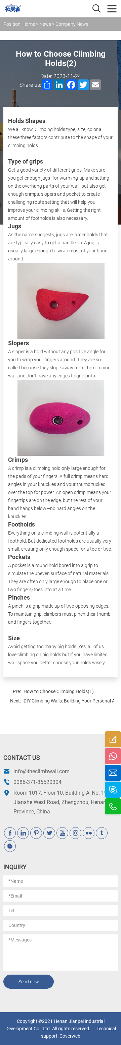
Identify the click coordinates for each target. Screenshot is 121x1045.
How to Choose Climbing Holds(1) (59, 691)
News (45, 24)
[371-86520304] (113, 806)
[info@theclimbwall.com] (113, 773)
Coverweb (69, 1036)
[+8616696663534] (113, 790)
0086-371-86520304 (37, 782)
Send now (28, 981)
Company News (71, 24)
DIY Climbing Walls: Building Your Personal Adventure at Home (69, 700)
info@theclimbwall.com (41, 771)
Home (29, 24)
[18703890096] (113, 756)
